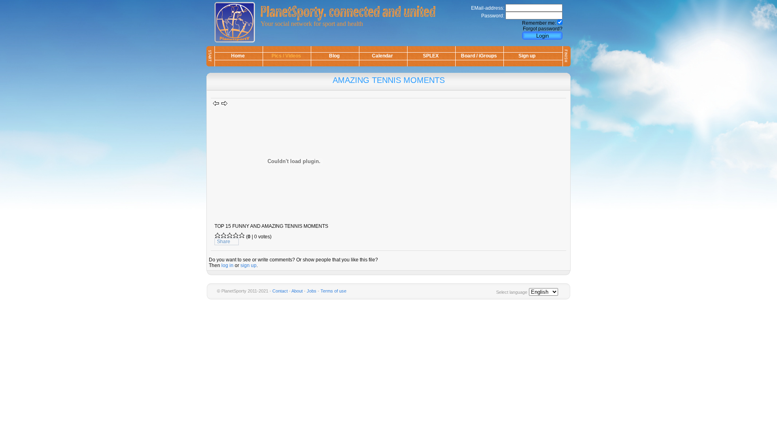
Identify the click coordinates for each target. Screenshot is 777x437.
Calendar (382, 56)
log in (227, 265)
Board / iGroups (479, 56)
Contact (280, 291)
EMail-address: (487, 8)
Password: (492, 16)
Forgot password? (543, 29)
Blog (334, 56)
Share (223, 241)
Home (238, 56)
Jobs (311, 291)
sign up (248, 265)
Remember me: (539, 23)
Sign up (526, 56)
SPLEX (431, 56)
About (297, 291)
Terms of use (333, 291)
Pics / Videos (286, 56)
